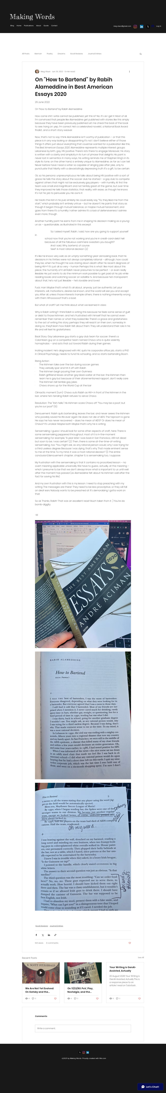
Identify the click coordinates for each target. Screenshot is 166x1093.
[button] (140, 54)
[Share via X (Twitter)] (42, 935)
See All (141, 957)
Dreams (61, 53)
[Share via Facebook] (36, 935)
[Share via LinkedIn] (49, 935)
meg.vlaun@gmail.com (122, 26)
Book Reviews (76, 53)
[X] (148, 26)
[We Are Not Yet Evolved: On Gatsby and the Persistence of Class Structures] (41, 972)
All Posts (25, 53)
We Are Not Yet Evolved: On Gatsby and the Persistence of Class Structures (39, 990)
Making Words (32, 16)
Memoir (38, 53)
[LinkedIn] (141, 26)
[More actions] (129, 71)
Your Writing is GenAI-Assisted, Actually (122, 969)
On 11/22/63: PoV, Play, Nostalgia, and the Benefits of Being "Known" (80, 990)
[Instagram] (135, 26)
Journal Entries (94, 53)
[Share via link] (55, 935)
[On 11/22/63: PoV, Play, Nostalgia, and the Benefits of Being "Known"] (83, 972)
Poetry (50, 53)
